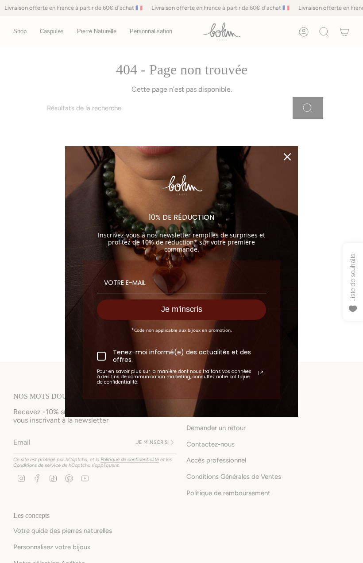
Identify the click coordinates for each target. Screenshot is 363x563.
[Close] (287, 156)
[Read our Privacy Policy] (260, 373)
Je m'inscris (181, 309)
